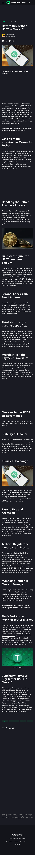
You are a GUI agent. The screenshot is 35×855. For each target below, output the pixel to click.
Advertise (16, 841)
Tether (30, 721)
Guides (3, 21)
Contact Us (9, 841)
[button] (3, 2)
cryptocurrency (14, 721)
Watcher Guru (18, 835)
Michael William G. (10, 34)
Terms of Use (23, 841)
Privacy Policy (17, 844)
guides (23, 721)
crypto (4, 721)
